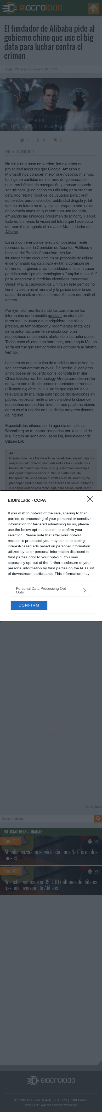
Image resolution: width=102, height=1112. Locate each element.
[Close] (92, 501)
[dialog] (51, 556)
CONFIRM (29, 605)
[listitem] (51, 590)
